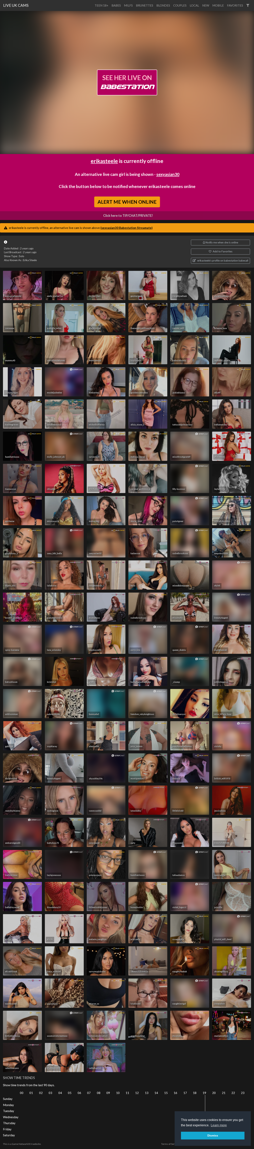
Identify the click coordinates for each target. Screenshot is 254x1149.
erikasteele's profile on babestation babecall (222, 260)
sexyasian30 (167, 174)
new (205, 5)
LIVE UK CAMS (16, 5)
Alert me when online (127, 202)
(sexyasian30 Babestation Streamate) (126, 228)
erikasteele (104, 161)
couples (180, 5)
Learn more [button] (219, 1125)
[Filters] (248, 5)
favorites (235, 5)
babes (116, 5)
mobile (218, 5)
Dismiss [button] (212, 1135)
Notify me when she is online (221, 242)
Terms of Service (170, 1143)
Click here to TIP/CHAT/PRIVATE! (128, 216)
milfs (128, 5)
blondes (163, 5)
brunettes (144, 5)
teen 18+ (101, 5)
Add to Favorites (222, 251)
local (194, 5)
